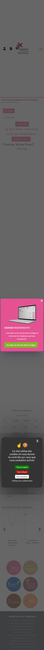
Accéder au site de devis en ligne (21, 345)
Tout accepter (22, 467)
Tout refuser (22, 472)
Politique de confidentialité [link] (22, 481)
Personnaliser (22, 477)
